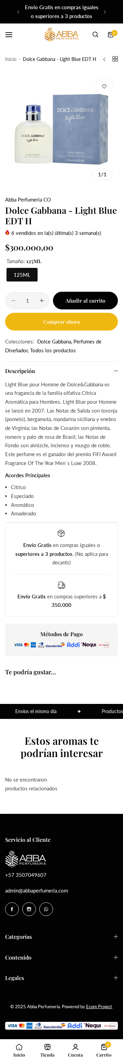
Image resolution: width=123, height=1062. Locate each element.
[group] (61, 129)
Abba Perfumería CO (28, 199)
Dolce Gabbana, (55, 341)
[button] (18, 12)
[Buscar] (95, 34)
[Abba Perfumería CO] (61, 34)
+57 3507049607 (25, 875)
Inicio (10, 59)
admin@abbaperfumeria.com (36, 890)
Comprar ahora (61, 321)
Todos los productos (53, 350)
